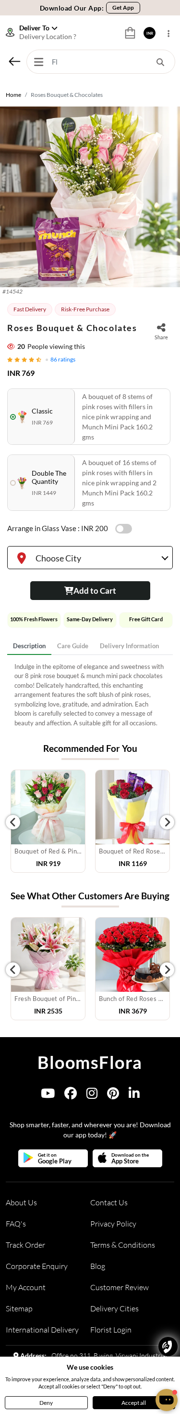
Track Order (25, 1245)
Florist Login (111, 1329)
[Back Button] (14, 61)
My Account (26, 1287)
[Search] (160, 62)
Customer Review (119, 1287)
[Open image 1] (90, 197)
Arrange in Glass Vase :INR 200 (57, 528)
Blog (97, 1266)
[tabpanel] (90, 695)
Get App (123, 7)
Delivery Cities (114, 1308)
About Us (21, 1202)
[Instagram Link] (91, 1095)
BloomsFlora (90, 1062)
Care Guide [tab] (72, 646)
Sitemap (19, 1308)
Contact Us (109, 1202)
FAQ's (16, 1223)
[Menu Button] (38, 62)
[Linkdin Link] (134, 1095)
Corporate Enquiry (37, 1266)
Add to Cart (94, 591)
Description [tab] (29, 646)
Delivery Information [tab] (129, 646)
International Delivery (42, 1329)
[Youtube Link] (48, 1095)
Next (167, 822)
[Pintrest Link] (113, 1095)
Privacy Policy (113, 1223)
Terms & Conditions (122, 1245)
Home (13, 94)
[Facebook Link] (70, 1095)
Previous (13, 822)
